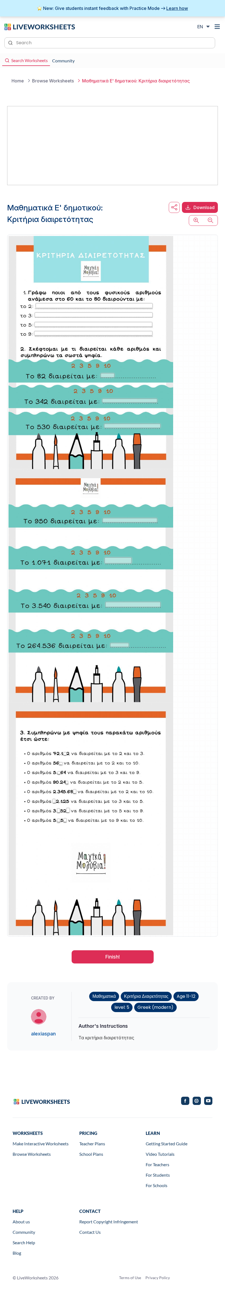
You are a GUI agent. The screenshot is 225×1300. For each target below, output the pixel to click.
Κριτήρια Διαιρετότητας (146, 996)
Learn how (177, 8)
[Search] (11, 42)
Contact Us (90, 1232)
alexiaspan (43, 1034)
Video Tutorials (160, 1154)
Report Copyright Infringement (108, 1221)
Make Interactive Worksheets (41, 1143)
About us (21, 1221)
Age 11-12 (186, 996)
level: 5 (121, 1007)
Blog (17, 1252)
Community (24, 1232)
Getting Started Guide (166, 1143)
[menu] (217, 26)
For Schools (156, 1185)
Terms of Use (130, 1277)
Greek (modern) (155, 1007)
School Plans (91, 1154)
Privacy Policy (157, 1277)
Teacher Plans (92, 1143)
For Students (158, 1174)
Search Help (24, 1242)
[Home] (39, 26)
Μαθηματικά (104, 996)
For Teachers (157, 1164)
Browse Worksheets (32, 1154)
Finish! (112, 957)
